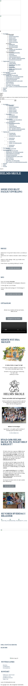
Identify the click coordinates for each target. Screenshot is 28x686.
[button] (14, 268)
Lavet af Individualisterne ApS (8, 682)
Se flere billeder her (14, 433)
